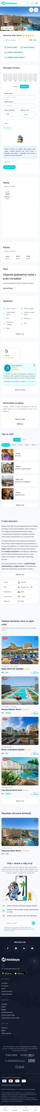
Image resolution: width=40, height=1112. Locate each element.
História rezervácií (6, 1033)
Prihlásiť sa (4, 1028)
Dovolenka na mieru (6, 991)
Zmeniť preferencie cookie (11, 1085)
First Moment (4, 986)
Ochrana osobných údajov (8, 1015)
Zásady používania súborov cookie (10, 1018)
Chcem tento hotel (9, 167)
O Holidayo (4, 1004)
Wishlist (3, 1030)
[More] (31, 10)
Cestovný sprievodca (6, 994)
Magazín (3, 1009)
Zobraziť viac (8, 288)
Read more (31, 381)
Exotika (3, 988)
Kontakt (3, 1007)
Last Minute (4, 983)
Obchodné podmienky (7, 1012)
